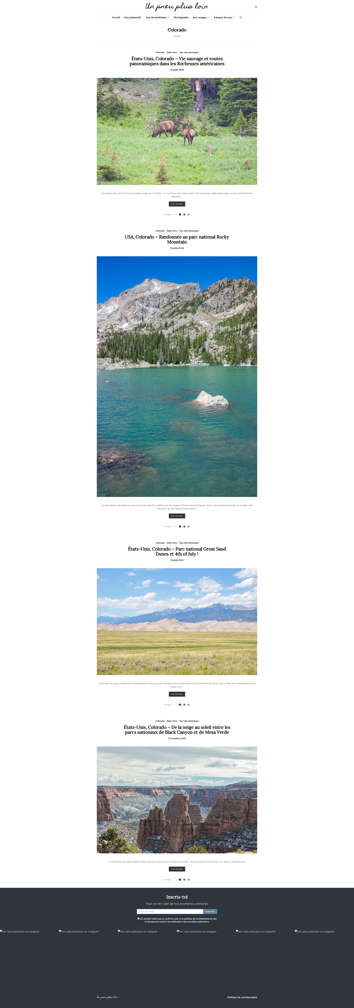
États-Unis (172, 52)
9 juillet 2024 (177, 560)
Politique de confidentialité (242, 997)
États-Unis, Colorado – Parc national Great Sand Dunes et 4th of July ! (177, 551)
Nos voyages (200, 17)
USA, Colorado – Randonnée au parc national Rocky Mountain (177, 239)
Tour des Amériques (156, 17)
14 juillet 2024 (177, 70)
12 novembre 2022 (177, 738)
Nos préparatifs (132, 17)
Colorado (160, 52)
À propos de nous (223, 17)
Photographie (181, 17)
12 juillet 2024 (177, 248)
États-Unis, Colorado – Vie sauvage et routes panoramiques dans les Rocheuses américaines (177, 61)
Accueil (116, 17)
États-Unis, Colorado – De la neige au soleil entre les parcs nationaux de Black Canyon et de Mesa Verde (177, 729)
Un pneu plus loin (177, 7)
